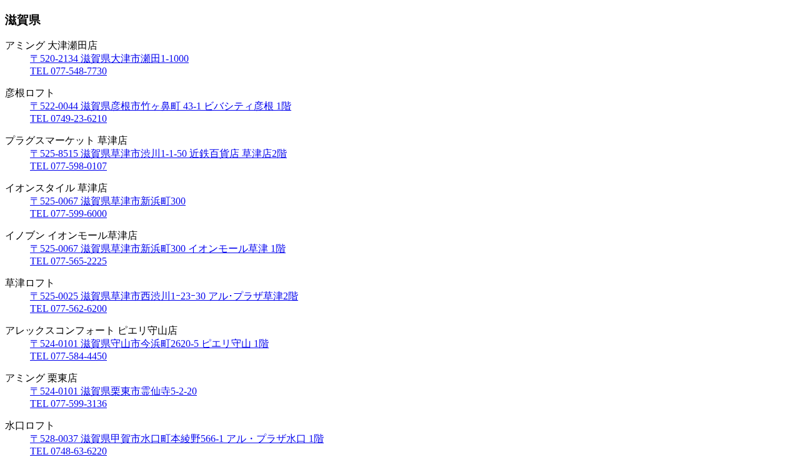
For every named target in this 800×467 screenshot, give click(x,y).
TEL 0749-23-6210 (68, 118)
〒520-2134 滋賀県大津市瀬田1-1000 (109, 58)
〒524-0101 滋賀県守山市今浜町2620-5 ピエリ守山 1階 (149, 343)
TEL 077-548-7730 (68, 71)
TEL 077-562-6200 (68, 308)
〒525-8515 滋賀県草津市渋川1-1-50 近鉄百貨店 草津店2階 (158, 153)
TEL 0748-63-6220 (68, 451)
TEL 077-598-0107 (68, 166)
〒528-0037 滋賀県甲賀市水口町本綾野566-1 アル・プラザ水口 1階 (177, 438)
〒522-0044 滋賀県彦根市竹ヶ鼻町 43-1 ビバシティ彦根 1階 (160, 106)
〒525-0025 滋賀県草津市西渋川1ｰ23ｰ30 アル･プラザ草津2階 (164, 296)
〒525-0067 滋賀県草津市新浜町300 (108, 201)
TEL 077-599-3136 (68, 403)
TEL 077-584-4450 (68, 356)
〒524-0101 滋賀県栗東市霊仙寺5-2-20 (113, 391)
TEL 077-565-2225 (68, 261)
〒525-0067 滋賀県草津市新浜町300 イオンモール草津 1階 (158, 248)
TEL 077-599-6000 (68, 213)
